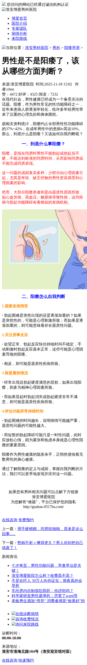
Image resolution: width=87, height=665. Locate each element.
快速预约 (26, 660)
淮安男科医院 (36, 48)
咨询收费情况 (27, 619)
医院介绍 (19, 23)
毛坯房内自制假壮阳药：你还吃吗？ (42, 591)
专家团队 (19, 28)
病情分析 (19, 33)
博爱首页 (19, 18)
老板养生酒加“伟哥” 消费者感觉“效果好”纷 (48, 601)
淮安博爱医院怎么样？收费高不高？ (42, 576)
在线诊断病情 (27, 614)
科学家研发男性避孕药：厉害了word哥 (45, 596)
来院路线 (19, 38)
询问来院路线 (27, 624)
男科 (56, 48)
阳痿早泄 (72, 48)
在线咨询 (9, 660)
